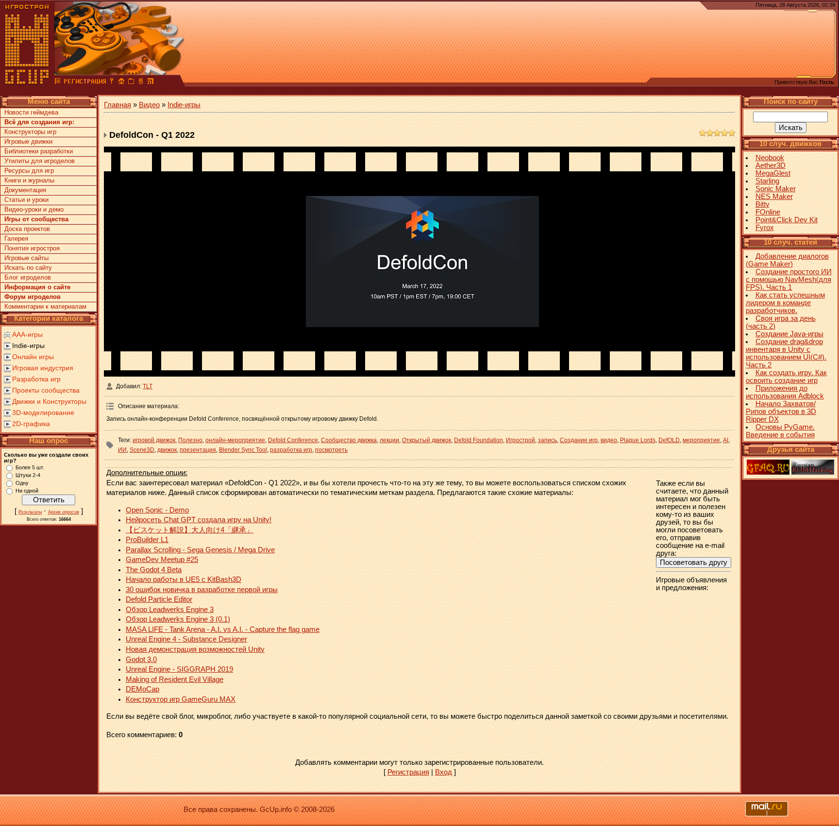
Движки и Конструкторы (49, 401)
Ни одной (27, 491)
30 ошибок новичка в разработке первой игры (202, 590)
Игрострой (520, 440)
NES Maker (774, 196)
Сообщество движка (349, 440)
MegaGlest (772, 173)
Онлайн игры (33, 357)
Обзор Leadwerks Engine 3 (170, 609)
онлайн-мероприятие (235, 440)
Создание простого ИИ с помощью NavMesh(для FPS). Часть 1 (789, 279)
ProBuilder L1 (147, 540)
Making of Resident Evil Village (174, 679)
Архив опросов (63, 512)
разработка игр (291, 449)
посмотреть (331, 449)
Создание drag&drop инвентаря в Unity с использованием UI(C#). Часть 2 (786, 353)
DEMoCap (142, 689)
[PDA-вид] (141, 82)
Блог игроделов (27, 277)
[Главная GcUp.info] (27, 82)
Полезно (190, 440)
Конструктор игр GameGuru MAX (180, 699)
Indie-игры (28, 345)
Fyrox (764, 227)
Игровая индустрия (42, 368)
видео (609, 440)
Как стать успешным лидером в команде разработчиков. (785, 302)
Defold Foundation (478, 440)
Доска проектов (27, 228)
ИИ (122, 449)
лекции (389, 440)
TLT (147, 386)
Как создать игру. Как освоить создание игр (786, 376)
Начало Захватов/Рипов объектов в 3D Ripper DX (781, 411)
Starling (767, 181)
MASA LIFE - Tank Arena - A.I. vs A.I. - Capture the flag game (222, 629)
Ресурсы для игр (29, 170)
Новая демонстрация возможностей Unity (195, 649)
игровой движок (154, 440)
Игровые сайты (26, 258)
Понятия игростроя (32, 248)
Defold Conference (293, 440)
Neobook (769, 158)
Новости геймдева (31, 112)
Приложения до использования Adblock (785, 392)
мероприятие (701, 440)
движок (167, 449)
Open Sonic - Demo (157, 510)
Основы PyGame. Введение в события (780, 431)
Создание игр (579, 440)
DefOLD (669, 440)
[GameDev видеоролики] (58, 82)
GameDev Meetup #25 (162, 559)
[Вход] (112, 82)
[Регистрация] (85, 82)
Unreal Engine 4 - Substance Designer (186, 639)
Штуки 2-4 (28, 475)
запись (547, 440)
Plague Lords (637, 440)
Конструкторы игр (30, 131)
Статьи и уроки (26, 199)
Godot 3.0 (141, 659)
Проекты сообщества (46, 390)
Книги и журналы (29, 180)
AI (725, 440)
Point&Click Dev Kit (786, 220)
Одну (22, 483)
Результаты (30, 512)
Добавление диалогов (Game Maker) (787, 260)
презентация (198, 449)
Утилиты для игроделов (39, 161)
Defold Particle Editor (159, 599)
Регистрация (408, 772)
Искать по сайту (28, 267)
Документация (25, 190)
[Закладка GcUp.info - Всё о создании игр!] (131, 82)
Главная (117, 105)
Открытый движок (426, 440)
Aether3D (770, 165)
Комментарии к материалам (45, 306)
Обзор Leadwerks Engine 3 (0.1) (178, 619)
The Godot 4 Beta (154, 570)
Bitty (762, 204)
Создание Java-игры (789, 334)
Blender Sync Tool (243, 449)
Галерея (16, 238)
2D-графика (31, 424)
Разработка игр (36, 379)
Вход (443, 772)
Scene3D (142, 449)
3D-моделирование (43, 412)
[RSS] (150, 82)
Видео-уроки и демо (34, 209)
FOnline (767, 212)
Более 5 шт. (30, 467)
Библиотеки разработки (38, 151)
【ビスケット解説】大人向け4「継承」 (189, 530)
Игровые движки (28, 141)
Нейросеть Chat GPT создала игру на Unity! (198, 520)
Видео (149, 105)
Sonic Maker (775, 189)
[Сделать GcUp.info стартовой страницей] (121, 82)
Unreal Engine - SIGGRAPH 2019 (179, 669)
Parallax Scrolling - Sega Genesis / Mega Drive (200, 550)
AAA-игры (27, 334)
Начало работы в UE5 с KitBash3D (183, 579)
